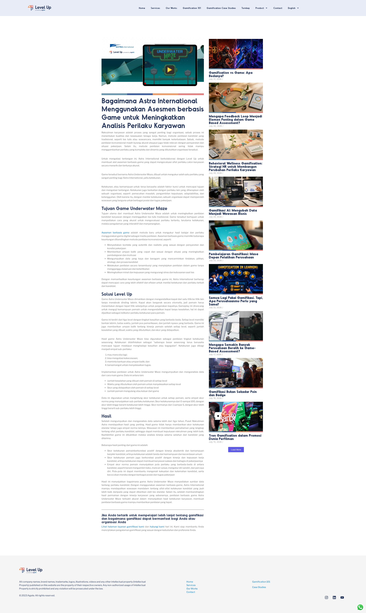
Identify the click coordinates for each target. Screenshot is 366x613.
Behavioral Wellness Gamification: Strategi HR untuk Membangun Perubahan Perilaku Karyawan (235, 166)
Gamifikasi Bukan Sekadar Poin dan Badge (233, 393)
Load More (236, 449)
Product (259, 8)
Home (142, 8)
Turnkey (245, 8)
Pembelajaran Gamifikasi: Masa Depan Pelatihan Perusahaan (233, 255)
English (291, 8)
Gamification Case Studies (221, 8)
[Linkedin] (334, 597)
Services (155, 8)
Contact (277, 8)
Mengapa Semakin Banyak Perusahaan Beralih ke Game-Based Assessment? (232, 348)
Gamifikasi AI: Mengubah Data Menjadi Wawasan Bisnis (233, 212)
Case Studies (259, 587)
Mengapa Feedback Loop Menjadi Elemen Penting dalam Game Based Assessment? (235, 119)
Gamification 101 (192, 8)
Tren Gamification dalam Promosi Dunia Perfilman (235, 437)
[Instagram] (326, 597)
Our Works (171, 8)
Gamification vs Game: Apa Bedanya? (230, 74)
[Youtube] (342, 597)
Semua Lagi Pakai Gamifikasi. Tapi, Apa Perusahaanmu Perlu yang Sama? (236, 301)
